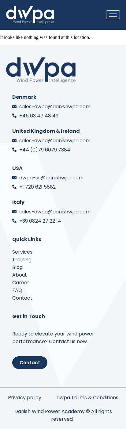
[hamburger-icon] (113, 14)
